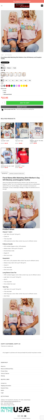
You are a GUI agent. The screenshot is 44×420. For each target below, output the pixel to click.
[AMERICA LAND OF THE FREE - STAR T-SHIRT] (36, 130)
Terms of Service (5, 373)
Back (5, 92)
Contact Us (3, 383)
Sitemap (3, 375)
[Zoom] (2, 50)
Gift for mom (8, 55)
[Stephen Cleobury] (22, 5)
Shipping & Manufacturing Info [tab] (16, 173)
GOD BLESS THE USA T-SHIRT (7, 166)
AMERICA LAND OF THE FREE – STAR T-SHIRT (36, 141)
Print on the (4, 88)
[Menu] (1, 5)
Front (5, 90)
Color (2, 83)
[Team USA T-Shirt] (22, 130)
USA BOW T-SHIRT (5, 140)
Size (2, 77)
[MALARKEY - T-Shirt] (22, 156)
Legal (2, 392)
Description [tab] (4, 173)
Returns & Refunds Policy (7, 368)
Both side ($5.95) (8, 94)
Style (3, 70)
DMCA (2, 390)
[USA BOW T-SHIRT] (7, 130)
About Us (3, 366)
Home (2, 55)
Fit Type (3, 65)
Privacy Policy (4, 371)
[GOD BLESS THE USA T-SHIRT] (7, 156)
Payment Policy (4, 388)
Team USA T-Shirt (19, 140)
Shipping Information (6, 385)
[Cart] (42, 6)
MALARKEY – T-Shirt (19, 166)
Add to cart (24, 103)
